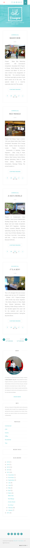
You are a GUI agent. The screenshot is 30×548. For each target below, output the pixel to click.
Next (22, 52)
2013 (8, 472)
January (10, 510)
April (9, 490)
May (9, 488)
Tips (6, 443)
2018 (8, 462)
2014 (8, 470)
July (9, 482)
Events (7, 433)
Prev (7, 52)
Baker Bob (15, 38)
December (11, 475)
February (10, 507)
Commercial (15, 34)
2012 (8, 513)
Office (6, 436)
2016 (8, 464)
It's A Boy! (15, 269)
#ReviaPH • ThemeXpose (18, 540)
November (11, 477)
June (9, 485)
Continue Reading (15, 89)
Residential (15, 266)
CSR (6, 429)
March (10, 493)
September (11, 480)
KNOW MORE (17, 397)
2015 (8, 467)
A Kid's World (15, 196)
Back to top (22, 545)
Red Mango (15, 114)
